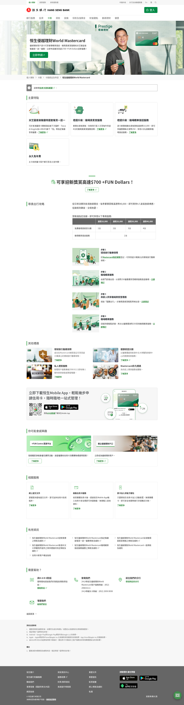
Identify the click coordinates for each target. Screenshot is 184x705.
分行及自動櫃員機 (135, 2)
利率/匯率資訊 (64, 681)
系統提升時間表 (64, 686)
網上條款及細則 (95, 686)
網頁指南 (30, 691)
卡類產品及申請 (52, 77)
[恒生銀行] (50, 10)
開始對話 (41, 588)
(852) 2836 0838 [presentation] (106, 591)
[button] (155, 2)
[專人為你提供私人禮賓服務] (39, 372)
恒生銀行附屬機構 (34, 677)
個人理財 (32, 2)
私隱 (91, 691)
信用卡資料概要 (46, 87)
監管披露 (92, 681)
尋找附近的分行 (132, 581)
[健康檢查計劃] (105, 355)
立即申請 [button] (37, 55)
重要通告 (92, 677)
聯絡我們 (30, 681)
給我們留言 (42, 604)
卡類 (40, 77)
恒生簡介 (30, 672)
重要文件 (92, 672)
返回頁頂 (30, 613)
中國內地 (122, 2)
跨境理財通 (54, 2)
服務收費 (61, 677)
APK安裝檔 (51, 413)
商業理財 (42, 2)
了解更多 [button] (90, 189)
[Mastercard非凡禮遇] (105, 372)
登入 (152, 10)
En (146, 2)
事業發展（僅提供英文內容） (39, 686)
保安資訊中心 (63, 672)
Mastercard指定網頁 (112, 257)
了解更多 (42, 132)
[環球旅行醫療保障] (39, 355)
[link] (51, 699)
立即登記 (145, 301)
